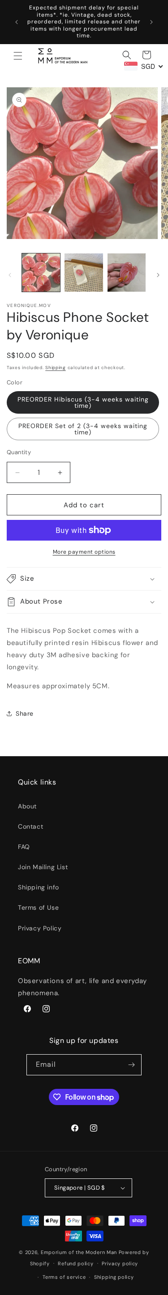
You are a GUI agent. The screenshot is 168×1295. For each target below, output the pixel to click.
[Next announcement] (151, 22)
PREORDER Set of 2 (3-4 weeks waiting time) (82, 429)
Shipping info (38, 887)
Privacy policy (120, 1263)
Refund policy (75, 1263)
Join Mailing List (43, 867)
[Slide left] (10, 275)
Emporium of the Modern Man (79, 1252)
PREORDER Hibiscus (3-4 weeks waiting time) (83, 402)
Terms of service (64, 1277)
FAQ (24, 847)
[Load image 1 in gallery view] (41, 272)
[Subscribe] (131, 1064)
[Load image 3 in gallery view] (127, 272)
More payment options (84, 551)
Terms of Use (38, 907)
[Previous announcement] (16, 22)
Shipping (55, 367)
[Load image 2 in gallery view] (84, 272)
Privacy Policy (39, 928)
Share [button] (25, 713)
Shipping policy (114, 1277)
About (27, 806)
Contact (30, 826)
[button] (18, 56)
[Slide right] (158, 275)
